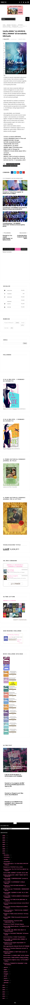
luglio (5, 969)
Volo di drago (10, 570)
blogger (18, 249)
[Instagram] (19, 2)
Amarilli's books (9, 600)
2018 (3, 853)
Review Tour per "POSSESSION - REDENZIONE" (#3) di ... (16, 889)
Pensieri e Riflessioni (8, 322)
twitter (15, 303)
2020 (3, 849)
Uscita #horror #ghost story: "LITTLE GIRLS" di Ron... (16, 960)
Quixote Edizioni (6, 26)
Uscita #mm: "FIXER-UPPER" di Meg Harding (15, 957)
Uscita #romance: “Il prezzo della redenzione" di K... (12, 921)
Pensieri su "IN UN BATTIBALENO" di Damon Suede (15, 934)
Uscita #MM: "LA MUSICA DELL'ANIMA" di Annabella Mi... (15, 939)
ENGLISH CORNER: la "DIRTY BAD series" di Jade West (15, 952)
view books (20, 642)
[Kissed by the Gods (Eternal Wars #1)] (17, 607)
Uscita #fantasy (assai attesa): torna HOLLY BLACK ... (16, 903)
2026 (3, 835)
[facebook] (21, 2)
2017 (3, 985)
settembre (7, 861)
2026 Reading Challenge (13, 634)
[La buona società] (4, 607)
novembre (7, 857)
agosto (6, 967)
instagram (15, 296)
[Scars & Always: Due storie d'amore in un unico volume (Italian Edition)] (10, 612)
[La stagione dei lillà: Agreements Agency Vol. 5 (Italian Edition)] (20, 617)
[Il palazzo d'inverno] (10, 617)
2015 (3, 989)
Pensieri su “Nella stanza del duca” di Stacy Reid (15, 914)
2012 (3, 996)
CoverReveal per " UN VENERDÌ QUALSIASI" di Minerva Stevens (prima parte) (14, 225)
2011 (3, 998)
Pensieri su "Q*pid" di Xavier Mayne (13, 924)
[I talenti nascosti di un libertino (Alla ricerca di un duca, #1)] (7, 612)
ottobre (6, 859)
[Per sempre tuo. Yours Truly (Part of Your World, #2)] (4, 617)
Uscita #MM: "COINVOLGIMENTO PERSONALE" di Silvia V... (16, 896)
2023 (3, 842)
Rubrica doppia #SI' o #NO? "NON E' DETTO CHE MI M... (15, 875)
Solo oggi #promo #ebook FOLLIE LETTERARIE (16, 946)
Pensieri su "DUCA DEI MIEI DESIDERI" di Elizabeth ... (14, 886)
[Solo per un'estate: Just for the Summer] (23, 612)
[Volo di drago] (5, 573)
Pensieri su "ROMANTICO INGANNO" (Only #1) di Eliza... (15, 963)
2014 (3, 992)
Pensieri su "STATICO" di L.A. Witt (13, 867)
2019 (3, 851)
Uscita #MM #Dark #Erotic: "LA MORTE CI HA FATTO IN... (16, 927)
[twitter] (23, 2)
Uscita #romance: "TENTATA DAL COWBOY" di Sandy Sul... (15, 910)
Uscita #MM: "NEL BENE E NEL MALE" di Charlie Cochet (14, 930)
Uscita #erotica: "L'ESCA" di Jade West (14, 937)
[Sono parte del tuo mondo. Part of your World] (20, 612)
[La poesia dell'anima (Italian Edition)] (10, 607)
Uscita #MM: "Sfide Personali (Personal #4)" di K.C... (16, 917)
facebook (24, 249)
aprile (5, 976)
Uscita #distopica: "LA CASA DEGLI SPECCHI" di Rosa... (15, 864)
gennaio (6, 982)
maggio (6, 974)
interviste (6, 328)
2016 (3, 987)
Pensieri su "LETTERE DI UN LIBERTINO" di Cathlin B (15, 900)
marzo (6, 978)
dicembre (6, 855)
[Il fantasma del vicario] (17, 617)
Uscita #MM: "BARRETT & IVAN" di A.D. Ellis (15, 872)
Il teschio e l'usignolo (12, 576)
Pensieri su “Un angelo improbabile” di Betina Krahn (14, 943)
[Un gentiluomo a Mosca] (7, 607)
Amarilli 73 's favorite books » (20, 619)
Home (4, 24)
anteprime (20, 24)
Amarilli (10, 637)
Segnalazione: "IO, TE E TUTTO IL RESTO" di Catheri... (15, 869)
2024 (3, 840)
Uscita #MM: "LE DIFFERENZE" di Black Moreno (14, 882)
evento (22, 322)
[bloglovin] (28, 2)
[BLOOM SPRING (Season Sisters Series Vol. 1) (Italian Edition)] (20, 607)
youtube (15, 307)
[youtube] (25, 2)
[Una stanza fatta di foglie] (14, 607)
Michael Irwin (10, 577)
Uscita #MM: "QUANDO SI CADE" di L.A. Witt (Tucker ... (15, 893)
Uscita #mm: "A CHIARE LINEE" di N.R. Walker (16, 955)
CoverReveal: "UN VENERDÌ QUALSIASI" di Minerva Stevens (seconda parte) (15, 208)
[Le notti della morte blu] (14, 617)
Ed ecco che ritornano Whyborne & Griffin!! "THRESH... (15, 907)
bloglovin (15, 290)
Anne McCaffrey (11, 571)
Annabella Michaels (11, 24)
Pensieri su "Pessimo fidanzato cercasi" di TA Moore (15, 949)
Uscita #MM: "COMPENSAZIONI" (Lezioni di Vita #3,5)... (15, 879)
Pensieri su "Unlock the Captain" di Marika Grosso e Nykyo (13, 192)
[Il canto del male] (7, 617)
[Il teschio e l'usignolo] (5, 579)
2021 (3, 846)
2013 (3, 994)
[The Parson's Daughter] (14, 612)
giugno (6, 971)
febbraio (6, 980)
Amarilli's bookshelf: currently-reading (15, 565)
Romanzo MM (15, 26)
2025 (3, 838)
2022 (3, 844)
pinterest (15, 301)
